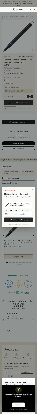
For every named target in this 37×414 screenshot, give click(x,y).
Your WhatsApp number (16, 210)
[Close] (32, 189)
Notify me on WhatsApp (19, 220)
